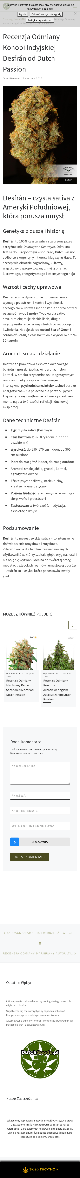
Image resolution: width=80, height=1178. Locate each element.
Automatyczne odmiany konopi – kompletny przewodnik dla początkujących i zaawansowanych (39, 1022)
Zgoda (22, 14)
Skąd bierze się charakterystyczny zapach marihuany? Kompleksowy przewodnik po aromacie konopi (35, 1013)
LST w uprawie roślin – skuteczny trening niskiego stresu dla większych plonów (38, 1003)
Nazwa (19, 795)
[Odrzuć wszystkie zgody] (75, 13)
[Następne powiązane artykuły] (72, 625)
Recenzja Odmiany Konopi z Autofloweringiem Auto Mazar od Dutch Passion (57, 690)
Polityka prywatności (40, 20)
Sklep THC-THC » (43, 1169)
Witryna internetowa (33, 826)
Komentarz (24, 766)
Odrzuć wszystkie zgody (46, 14)
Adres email (25, 810)
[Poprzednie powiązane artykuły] (63, 625)
